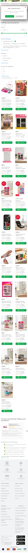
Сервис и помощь (19, 483)
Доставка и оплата (18, 488)
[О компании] (7, 463)
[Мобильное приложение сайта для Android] (20, 537)
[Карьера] (7, 476)
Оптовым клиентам (22, 3)
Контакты (17, 498)
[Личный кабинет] (21, 476)
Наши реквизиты (4, 525)
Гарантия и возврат (19, 490)
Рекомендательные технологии (19, 532)
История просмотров (5, 493)
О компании (3, 522)
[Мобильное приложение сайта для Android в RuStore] (20, 543)
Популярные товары (5, 485)
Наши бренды (4, 498)
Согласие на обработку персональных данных (19, 528)
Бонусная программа (19, 513)
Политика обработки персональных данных (19, 522)
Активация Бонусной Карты (20, 515)
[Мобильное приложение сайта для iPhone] (20, 540)
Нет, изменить (19, 16)
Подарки (3, 500)
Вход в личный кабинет (19, 495)
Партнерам (3, 506)
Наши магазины (4, 495)
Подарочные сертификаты (20, 510)
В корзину (7, 109)
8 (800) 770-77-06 (15, 5)
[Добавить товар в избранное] (11, 82)
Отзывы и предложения (20, 493)
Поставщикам (4, 511)
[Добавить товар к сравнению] (9, 82)
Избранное (3, 488)
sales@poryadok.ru (7, 543)
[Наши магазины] (7, 469)
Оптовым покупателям (5, 516)
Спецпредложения (5, 490)
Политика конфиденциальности (19, 518)
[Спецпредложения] (21, 469)
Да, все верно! (9, 16)
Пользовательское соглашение (18, 525)
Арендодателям (4, 514)
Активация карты (14, 3)
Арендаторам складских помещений (6, 509)
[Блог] (21, 463)
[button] (4, 50)
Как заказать (17, 485)
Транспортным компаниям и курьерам (6, 520)
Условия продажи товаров (20, 508)
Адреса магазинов (4, 3)
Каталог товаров (5, 483)
